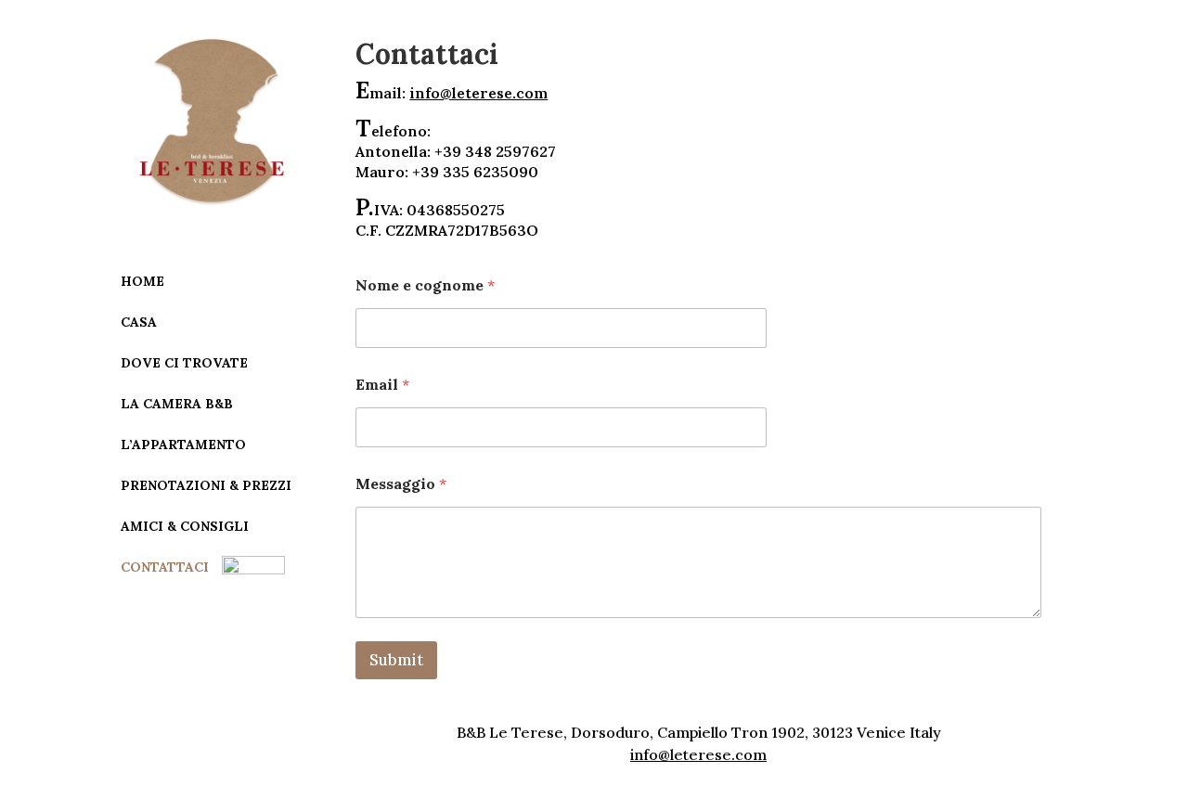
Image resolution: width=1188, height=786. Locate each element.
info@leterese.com (478, 93)
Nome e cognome (425, 285)
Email (382, 384)
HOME (142, 281)
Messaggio (400, 484)
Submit (396, 660)
